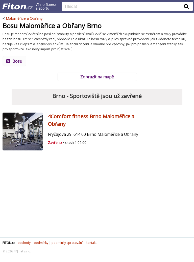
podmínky (41, 243)
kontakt (91, 243)
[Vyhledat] (186, 6)
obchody (24, 243)
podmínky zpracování (67, 243)
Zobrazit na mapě (97, 77)
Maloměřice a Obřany (24, 18)
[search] (123, 6)
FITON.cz (9, 243)
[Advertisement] (97, 197)
